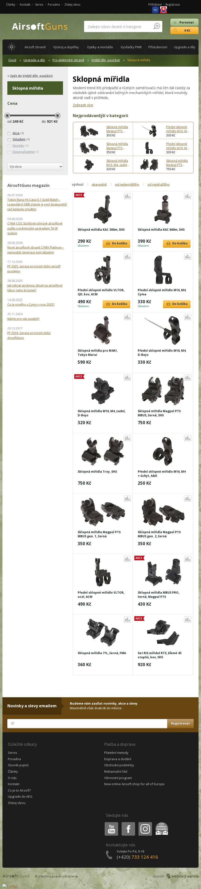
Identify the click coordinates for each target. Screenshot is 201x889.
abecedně (99, 184)
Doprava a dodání (117, 759)
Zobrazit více (83, 105)
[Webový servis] (182, 876)
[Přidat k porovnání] (127, 196)
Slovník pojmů (18, 765)
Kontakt (25, 4)
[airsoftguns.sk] (163, 9)
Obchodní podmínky (119, 765)
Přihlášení (155, 4)
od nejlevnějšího (127, 184)
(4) (18, 133)
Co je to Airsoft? (19, 790)
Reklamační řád (115, 771)
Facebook (128, 823)
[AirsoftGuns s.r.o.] (40, 26)
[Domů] (11, 47)
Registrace (172, 4)
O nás (12, 778)
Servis (39, 4)
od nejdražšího (159, 184)
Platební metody (116, 752)
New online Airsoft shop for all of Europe (134, 784)
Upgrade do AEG (20, 796)
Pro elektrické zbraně (68, 60)
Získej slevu (72, 4)
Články (10, 4)
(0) (21, 145)
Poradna (54, 4)
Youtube (110, 823)
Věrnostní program (118, 778)
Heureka (160, 823)
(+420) (137, 857)
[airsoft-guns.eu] (156, 9)
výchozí (77, 184)
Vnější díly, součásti (105, 60)
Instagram (144, 823)
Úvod (12, 60)
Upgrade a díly (34, 60)
